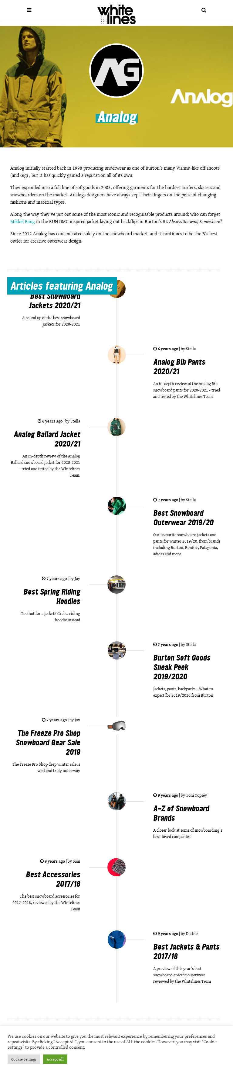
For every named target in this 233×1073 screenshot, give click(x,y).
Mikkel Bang (22, 221)
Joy (77, 578)
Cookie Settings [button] (23, 1059)
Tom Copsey (196, 795)
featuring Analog (61, 287)
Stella (190, 349)
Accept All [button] (55, 1059)
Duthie (191, 933)
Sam (76, 861)
